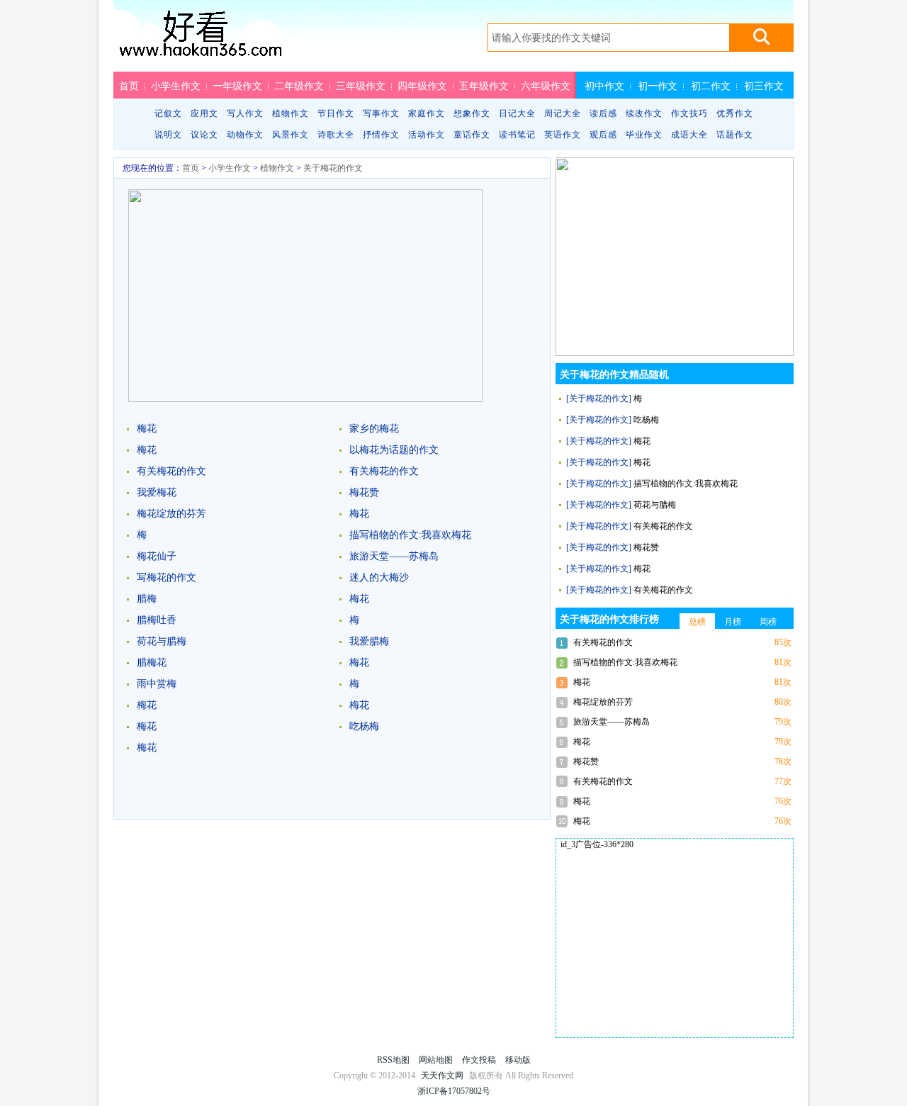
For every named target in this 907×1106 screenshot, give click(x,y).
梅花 (147, 428)
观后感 (603, 135)
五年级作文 (484, 85)
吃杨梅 (364, 726)
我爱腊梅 (369, 641)
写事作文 (381, 113)
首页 (129, 85)
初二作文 (711, 85)
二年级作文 (299, 85)
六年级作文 (545, 85)
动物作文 (245, 135)
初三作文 (764, 85)
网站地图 (436, 1060)
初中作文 (604, 85)
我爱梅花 (156, 492)
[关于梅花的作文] (598, 398)
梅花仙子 (156, 556)
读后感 (603, 113)
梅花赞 (364, 492)
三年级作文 (360, 85)
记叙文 (168, 113)
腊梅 (147, 598)
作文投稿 (479, 1060)
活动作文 (426, 135)
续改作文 (644, 113)
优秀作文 (734, 113)
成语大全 (689, 135)
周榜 (768, 622)
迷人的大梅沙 (379, 577)
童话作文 (472, 135)
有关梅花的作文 (171, 471)
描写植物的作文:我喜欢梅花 (410, 535)
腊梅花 (152, 662)
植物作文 (290, 113)
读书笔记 (517, 135)
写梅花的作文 (166, 577)
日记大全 (517, 113)
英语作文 (562, 135)
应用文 (204, 113)
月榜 (732, 622)
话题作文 (734, 135)
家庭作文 (426, 113)
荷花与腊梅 (161, 641)
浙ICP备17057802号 (453, 1091)
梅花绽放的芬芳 (171, 513)
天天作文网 (200, 40)
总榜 (697, 622)
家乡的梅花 (374, 428)
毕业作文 (644, 135)
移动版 (518, 1060)
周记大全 (562, 113)
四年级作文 (422, 85)
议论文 (204, 135)
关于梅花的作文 (333, 168)
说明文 (168, 135)
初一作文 (657, 85)
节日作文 (335, 113)
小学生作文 (176, 85)
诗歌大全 (335, 135)
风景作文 (290, 135)
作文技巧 (689, 113)
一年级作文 (237, 85)
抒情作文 (381, 135)
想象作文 (472, 113)
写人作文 (245, 113)
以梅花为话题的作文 (394, 450)
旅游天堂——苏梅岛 (394, 556)
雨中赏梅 (156, 683)
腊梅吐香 (156, 620)
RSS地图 (393, 1060)
